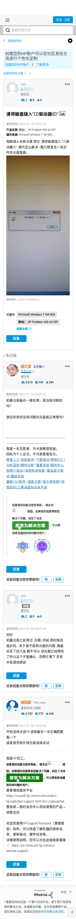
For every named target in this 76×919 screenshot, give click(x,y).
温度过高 (34, 482)
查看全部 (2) (24, 329)
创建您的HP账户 (17, 64)
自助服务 (27, 460)
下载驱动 (42, 460)
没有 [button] (58, 579)
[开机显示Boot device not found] (30, 73)
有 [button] (46, 579)
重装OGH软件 (16, 482)
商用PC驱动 (14, 471)
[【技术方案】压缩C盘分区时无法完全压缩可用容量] (26, 73)
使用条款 (43, 911)
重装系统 (17, 476)
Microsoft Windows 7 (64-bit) (36, 314)
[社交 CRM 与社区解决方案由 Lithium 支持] (43, 893)
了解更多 (42, 64)
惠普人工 (12, 460)
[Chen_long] (12, 706)
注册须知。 (59, 911)
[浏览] (6, 20)
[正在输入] (12, 370)
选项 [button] (70, 41)
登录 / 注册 (63, 20)
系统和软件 (15, 41)
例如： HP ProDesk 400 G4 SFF (38, 322)
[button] (67, 84)
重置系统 (42, 465)
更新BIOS (57, 460)
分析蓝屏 (12, 465)
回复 (16, 338)
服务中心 (57, 465)
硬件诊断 (27, 465)
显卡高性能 (51, 482)
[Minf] (12, 88)
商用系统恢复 (35, 471)
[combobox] (38, 30)
